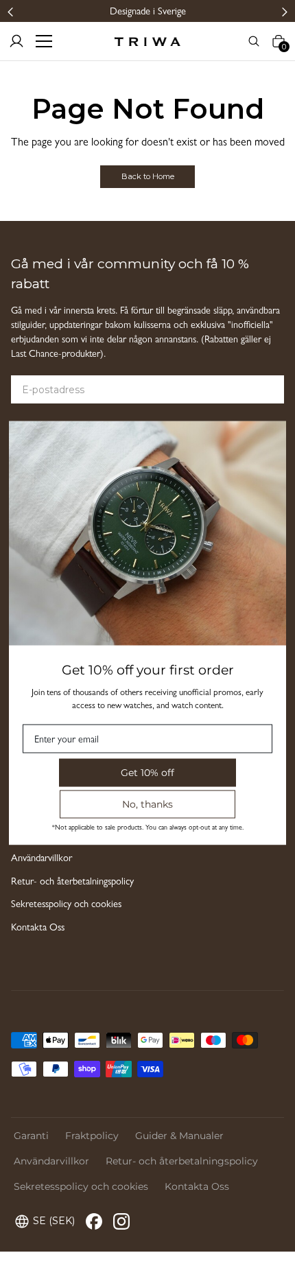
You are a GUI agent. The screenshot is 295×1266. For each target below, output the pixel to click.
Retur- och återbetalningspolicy (72, 883)
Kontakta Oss (37, 929)
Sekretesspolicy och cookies (66, 905)
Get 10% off (147, 772)
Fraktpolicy (92, 1135)
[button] (10, 11)
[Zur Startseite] (147, 41)
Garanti (31, 1135)
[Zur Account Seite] (16, 41)
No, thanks (147, 804)
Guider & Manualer (179, 1135)
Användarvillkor (41, 859)
